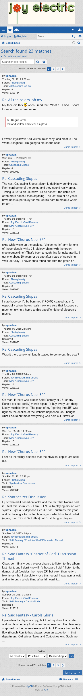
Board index (13, 679)
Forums (10, 30)
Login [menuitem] (73, 30)
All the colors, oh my (20, 86)
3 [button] (58, 68)
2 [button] (53, 68)
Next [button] (63, 69)
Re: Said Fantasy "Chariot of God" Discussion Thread (39, 556)
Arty (46, 689)
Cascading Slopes (19, 165)
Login (7, 36)
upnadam (11, 75)
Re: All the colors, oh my (22, 99)
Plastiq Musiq (18, 82)
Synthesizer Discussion (22, 483)
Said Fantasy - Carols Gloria (24, 601)
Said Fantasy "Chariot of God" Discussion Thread (36, 540)
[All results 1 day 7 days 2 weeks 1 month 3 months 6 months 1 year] (17, 656)
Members (17, 30)
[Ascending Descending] (58, 656)
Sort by (41, 651)
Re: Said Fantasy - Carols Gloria (28, 615)
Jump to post (71, 147)
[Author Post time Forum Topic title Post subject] (37, 656)
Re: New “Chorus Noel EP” (23, 239)
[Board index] (41, 13)
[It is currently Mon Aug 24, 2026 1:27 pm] (73, 43)
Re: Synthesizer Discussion (24, 496)
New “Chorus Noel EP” (21, 225)
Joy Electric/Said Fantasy (24, 222)
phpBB (29, 686)
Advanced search (80, 36)
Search (73, 36)
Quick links (4, 30)
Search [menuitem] (79, 43)
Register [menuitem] (80, 30)
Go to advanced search (16, 56)
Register (22, 36)
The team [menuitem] (68, 679)
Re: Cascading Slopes (19, 178)
